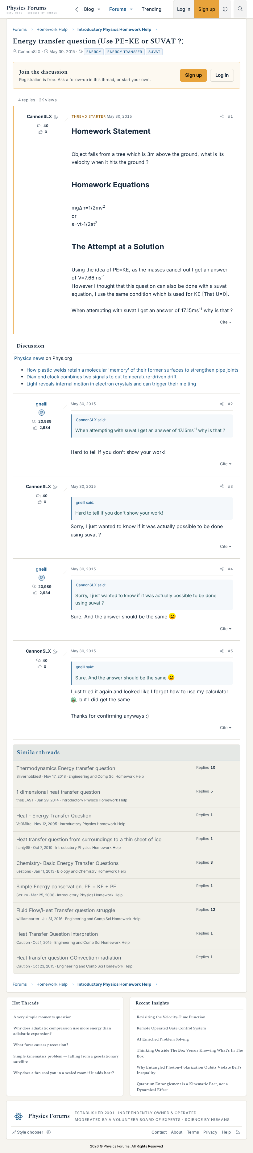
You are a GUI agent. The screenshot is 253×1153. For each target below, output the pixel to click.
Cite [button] (224, 322)
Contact (159, 1132)
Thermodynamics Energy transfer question (65, 768)
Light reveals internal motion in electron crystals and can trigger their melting (111, 384)
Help (226, 1132)
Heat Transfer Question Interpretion (57, 934)
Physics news (29, 358)
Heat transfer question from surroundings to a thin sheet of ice (88, 839)
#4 (230, 569)
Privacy (210, 1132)
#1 (230, 116)
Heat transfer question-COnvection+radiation (68, 958)
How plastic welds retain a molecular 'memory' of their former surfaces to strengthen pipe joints (132, 370)
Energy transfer (124, 52)
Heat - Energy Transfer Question (53, 816)
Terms (193, 1132)
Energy (93, 52)
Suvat (154, 52)
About (176, 1132)
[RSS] (238, 1132)
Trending (151, 9)
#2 (230, 403)
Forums (117, 9)
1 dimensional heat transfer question (58, 792)
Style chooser (30, 1132)
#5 (230, 651)
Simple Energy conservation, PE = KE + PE (66, 886)
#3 (230, 486)
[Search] (240, 9)
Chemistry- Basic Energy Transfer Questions (67, 863)
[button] (99, 9)
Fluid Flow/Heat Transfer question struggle (65, 910)
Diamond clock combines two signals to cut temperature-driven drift (101, 377)
